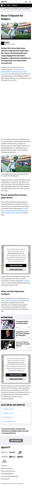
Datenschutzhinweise (7, 468)
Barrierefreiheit (5, 479)
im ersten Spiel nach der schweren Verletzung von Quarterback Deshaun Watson (14, 210)
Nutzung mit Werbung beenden (9, 476)
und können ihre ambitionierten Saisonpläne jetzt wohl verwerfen (14, 72)
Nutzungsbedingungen (7, 473)
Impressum (4, 466)
